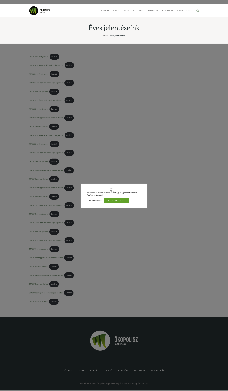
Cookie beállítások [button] (95, 200)
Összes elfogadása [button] (116, 200)
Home (105, 35)
